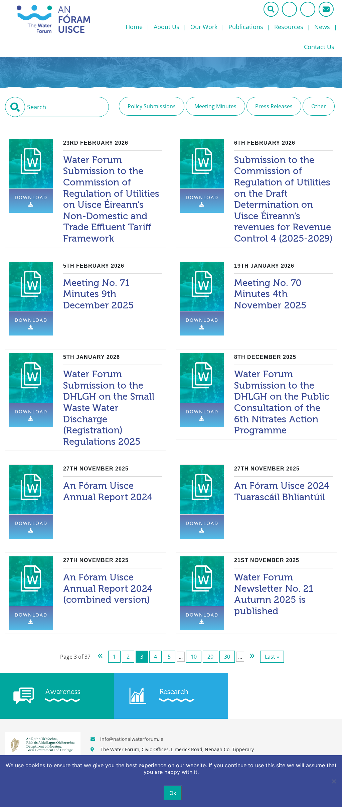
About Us (166, 27)
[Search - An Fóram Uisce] (271, 9)
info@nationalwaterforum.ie (131, 739)
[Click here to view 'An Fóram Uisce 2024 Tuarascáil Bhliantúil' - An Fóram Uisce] (202, 489)
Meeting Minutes (215, 106)
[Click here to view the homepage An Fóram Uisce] (60, 19)
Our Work (203, 27)
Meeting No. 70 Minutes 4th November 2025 (270, 294)
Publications (245, 27)
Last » (272, 656)
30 (227, 656)
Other (318, 106)
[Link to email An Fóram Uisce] (326, 9)
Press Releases (274, 106)
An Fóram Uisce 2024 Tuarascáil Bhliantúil (281, 491)
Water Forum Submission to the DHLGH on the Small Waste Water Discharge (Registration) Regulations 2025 (108, 408)
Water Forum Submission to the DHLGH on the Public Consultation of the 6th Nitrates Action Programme (281, 402)
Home (134, 27)
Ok (172, 793)
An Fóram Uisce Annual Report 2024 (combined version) (108, 588)
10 (194, 656)
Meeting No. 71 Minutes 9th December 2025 (98, 294)
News (322, 27)
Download (31, 197)
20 (210, 656)
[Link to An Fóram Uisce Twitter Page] (289, 9)
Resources (288, 27)
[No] (333, 781)
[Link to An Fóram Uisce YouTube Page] (307, 9)
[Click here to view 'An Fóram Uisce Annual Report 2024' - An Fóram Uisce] (31, 489)
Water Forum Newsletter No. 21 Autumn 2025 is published (273, 594)
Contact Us (319, 47)
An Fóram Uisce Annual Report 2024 (108, 491)
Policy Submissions (152, 106)
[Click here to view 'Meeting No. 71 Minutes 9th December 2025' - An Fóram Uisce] (31, 286)
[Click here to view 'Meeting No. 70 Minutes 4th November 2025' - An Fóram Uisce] (202, 286)
